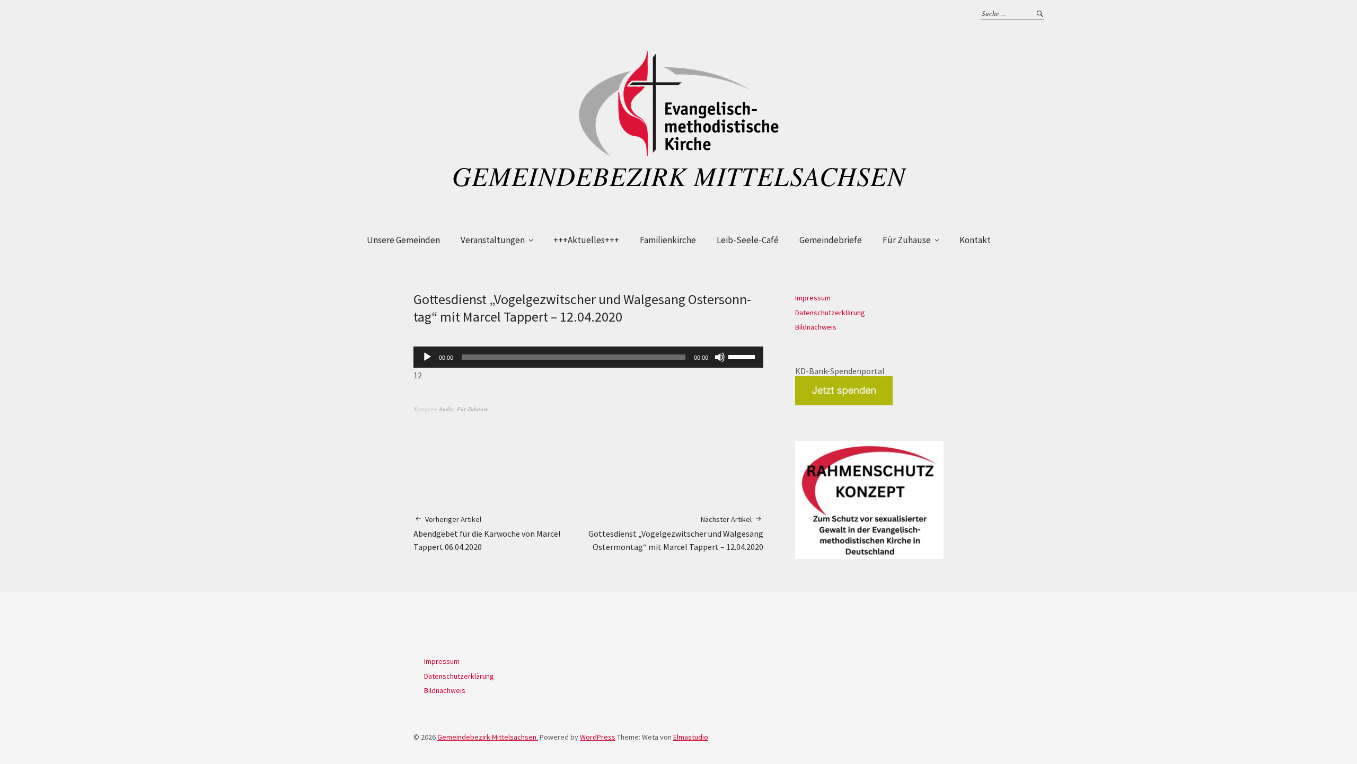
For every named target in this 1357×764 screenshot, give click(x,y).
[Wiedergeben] (427, 357)
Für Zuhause (907, 240)
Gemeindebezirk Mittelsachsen (678, 175)
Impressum (813, 298)
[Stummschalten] (720, 357)
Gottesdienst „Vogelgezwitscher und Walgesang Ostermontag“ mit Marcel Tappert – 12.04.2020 (675, 533)
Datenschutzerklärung (830, 312)
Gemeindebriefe (830, 240)
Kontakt (975, 240)
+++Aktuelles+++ (586, 240)
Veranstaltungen (493, 240)
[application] (588, 357)
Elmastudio (690, 737)
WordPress (597, 737)
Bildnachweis (815, 327)
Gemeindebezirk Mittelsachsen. (487, 737)
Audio (446, 409)
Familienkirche (668, 240)
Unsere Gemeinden (403, 240)
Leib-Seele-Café (748, 240)
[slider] (743, 356)
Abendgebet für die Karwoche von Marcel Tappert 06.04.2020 (487, 533)
